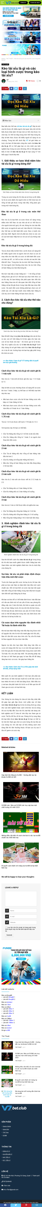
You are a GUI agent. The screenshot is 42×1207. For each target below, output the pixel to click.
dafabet (9, 1002)
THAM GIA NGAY (35, 2)
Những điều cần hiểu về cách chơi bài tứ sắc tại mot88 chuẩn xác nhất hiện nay (27, 1069)
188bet (11, 1020)
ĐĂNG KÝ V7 (6, 1151)
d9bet (11, 1009)
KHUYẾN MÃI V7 (7, 1154)
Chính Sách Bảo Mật (32, 1202)
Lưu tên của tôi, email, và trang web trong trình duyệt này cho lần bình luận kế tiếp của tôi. (20, 929)
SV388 (5, 1135)
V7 (27, 140)
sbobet (9, 1028)
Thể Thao (6, 1132)
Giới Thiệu (22, 1202)
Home (3, 58)
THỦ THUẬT (9, 58)
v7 (7, 80)
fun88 (9, 1016)
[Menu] (2, 2)
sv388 (8, 1030)
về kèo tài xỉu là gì (24, 126)
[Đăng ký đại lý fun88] (21, 12)
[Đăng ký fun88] (21, 965)
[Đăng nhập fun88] (21, 49)
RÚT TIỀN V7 (6, 1160)
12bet (9, 1005)
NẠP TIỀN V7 (6, 1157)
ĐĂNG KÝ (23, 2)
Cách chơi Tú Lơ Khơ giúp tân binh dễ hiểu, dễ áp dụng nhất (20, 668)
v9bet (9, 1025)
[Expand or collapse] (38, 120)
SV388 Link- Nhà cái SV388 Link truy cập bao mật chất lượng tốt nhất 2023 (19, 806)
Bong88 (11, 997)
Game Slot (6, 1129)
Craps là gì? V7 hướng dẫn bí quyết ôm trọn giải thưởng (20, 361)
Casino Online (7, 1126)
